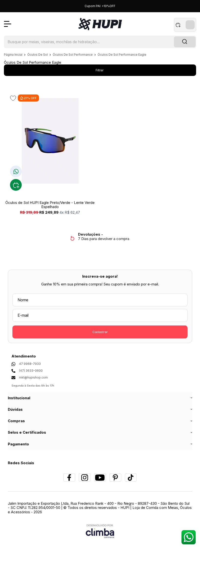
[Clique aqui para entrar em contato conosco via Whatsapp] (188, 537)
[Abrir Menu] (7, 24)
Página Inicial (13, 54)
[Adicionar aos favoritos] (13, 98)
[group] (100, 236)
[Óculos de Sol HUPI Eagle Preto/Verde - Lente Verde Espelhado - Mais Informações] (50, 140)
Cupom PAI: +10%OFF (100, 6)
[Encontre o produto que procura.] (185, 42)
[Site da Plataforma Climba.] (100, 531)
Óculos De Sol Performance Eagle (122, 54)
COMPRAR (16, 185)
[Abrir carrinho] (185, 25)
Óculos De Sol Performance (73, 54)
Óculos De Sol (38, 54)
